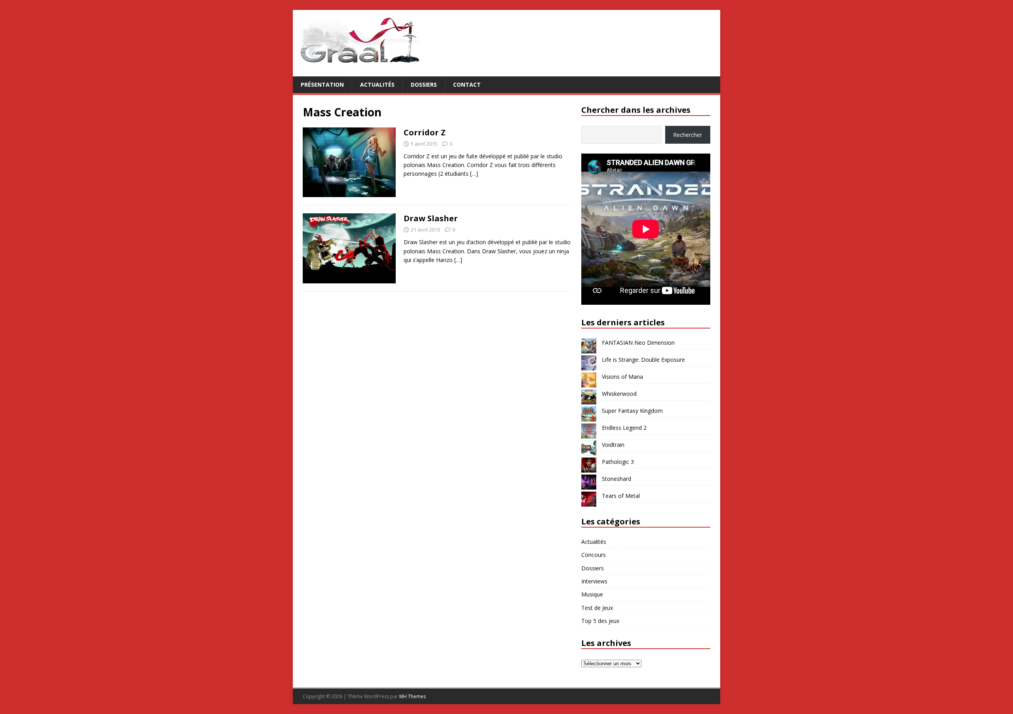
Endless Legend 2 (624, 427)
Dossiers (424, 84)
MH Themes (412, 696)
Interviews (594, 581)
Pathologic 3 (618, 461)
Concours (593, 554)
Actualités (377, 84)
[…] (474, 173)
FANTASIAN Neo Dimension (638, 342)
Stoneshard (616, 478)
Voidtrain (613, 444)
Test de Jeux (597, 607)
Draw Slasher (431, 218)
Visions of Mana (622, 376)
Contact (467, 84)
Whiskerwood (619, 393)
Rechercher (687, 135)
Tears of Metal (621, 495)
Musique (592, 594)
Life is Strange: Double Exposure (643, 359)
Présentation (322, 84)
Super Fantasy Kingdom (632, 410)
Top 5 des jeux (600, 621)
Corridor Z (425, 132)
